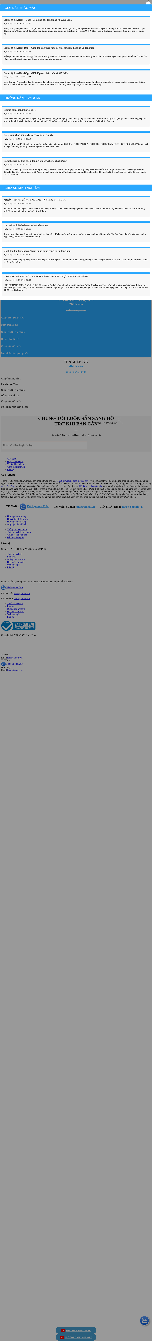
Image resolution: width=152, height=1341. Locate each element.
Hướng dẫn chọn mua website (20, 110)
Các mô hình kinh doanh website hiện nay (26, 225)
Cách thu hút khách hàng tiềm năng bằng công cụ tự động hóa (37, 251)
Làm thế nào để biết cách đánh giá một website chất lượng (35, 161)
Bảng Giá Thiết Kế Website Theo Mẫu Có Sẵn (28, 135)
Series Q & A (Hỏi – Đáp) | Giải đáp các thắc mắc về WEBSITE (38, 20)
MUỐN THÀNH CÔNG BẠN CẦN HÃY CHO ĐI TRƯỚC (35, 200)
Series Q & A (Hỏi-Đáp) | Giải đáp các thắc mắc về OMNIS (36, 73)
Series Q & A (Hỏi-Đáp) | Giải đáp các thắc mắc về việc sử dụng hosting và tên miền (49, 48)
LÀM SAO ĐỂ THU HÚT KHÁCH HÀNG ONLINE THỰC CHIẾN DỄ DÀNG (46, 276)
